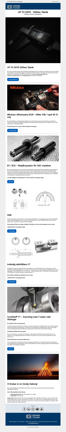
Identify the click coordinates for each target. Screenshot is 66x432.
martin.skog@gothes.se (41, 74)
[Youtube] (37, 409)
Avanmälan (36, 427)
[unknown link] (33, 416)
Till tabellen (12, 231)
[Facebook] (24, 409)
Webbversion (56, 1)
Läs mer (11, 181)
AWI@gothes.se (27, 75)
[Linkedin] (28, 409)
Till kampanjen (12, 130)
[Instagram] (33, 409)
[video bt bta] (33, 198)
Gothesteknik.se (13, 79)
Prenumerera (30, 427)
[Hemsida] (41, 409)
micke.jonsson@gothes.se (14, 75)
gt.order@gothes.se (33, 423)
